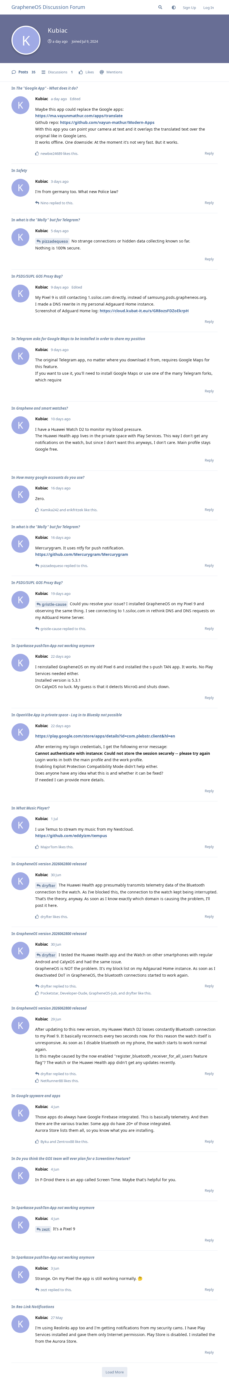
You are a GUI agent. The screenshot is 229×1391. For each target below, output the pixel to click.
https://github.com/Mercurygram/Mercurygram (81, 554)
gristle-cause (54, 604)
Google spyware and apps (38, 1095)
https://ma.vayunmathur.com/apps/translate (79, 115)
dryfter (48, 885)
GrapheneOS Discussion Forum (48, 7)
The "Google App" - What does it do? (47, 88)
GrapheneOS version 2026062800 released (51, 863)
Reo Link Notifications (35, 1306)
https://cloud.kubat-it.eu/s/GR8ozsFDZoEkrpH (144, 310)
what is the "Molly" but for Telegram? (48, 219)
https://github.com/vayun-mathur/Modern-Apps (107, 122)
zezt (46, 1229)
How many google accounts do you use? (50, 477)
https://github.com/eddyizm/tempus (71, 835)
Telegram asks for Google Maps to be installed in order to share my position (80, 338)
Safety (21, 170)
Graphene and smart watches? (42, 408)
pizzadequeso (55, 241)
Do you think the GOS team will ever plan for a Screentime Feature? (73, 1158)
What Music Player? (32, 808)
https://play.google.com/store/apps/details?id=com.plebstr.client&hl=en (105, 736)
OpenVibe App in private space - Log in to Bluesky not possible (69, 714)
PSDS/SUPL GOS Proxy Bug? (39, 276)
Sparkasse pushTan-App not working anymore (55, 645)
